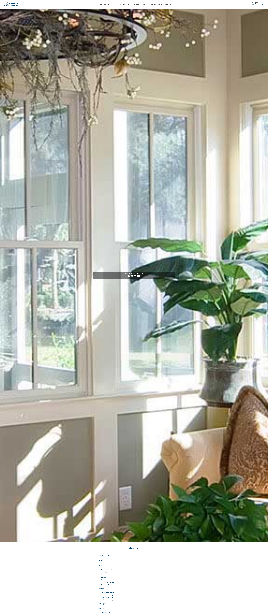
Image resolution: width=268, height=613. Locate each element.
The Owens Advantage (107, 582)
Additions (103, 590)
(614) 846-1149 (257, 4)
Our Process (102, 603)
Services (101, 588)
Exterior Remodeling (107, 595)
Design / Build (105, 605)
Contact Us (102, 558)
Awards (103, 610)
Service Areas (105, 580)
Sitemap (101, 565)
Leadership (104, 572)
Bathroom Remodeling (107, 592)
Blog (100, 553)
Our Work (102, 608)
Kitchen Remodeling (107, 600)
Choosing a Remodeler (107, 570)
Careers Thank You (104, 555)
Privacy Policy (103, 563)
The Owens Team (106, 585)
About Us (102, 568)
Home (101, 560)
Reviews (103, 577)
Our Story (104, 575)
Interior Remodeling (107, 597)
